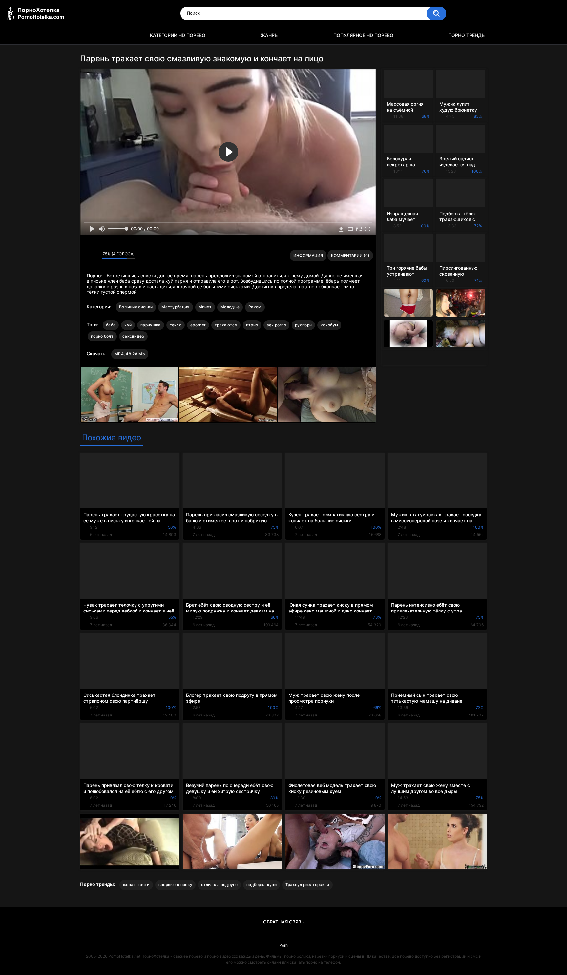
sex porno (276, 324)
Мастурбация (175, 306)
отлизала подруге (219, 884)
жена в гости (136, 884)
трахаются (226, 324)
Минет (205, 306)
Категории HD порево (177, 35)
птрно (252, 324)
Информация (308, 255)
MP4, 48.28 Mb (130, 353)
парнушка (150, 324)
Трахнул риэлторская (307, 884)
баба (111, 324)
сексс (176, 324)
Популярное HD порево (363, 35)
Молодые (230, 306)
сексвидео (133, 336)
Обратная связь (283, 921)
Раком (255, 306)
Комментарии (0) (350, 255)
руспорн (303, 324)
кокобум (329, 324)
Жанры (270, 35)
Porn (283, 945)
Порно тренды (467, 35)
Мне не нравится (95, 255)
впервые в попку (175, 884)
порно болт (102, 336)
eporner (198, 324)
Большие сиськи (136, 306)
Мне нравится (86, 255)
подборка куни (261, 884)
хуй (128, 324)
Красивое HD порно (88, 35)
